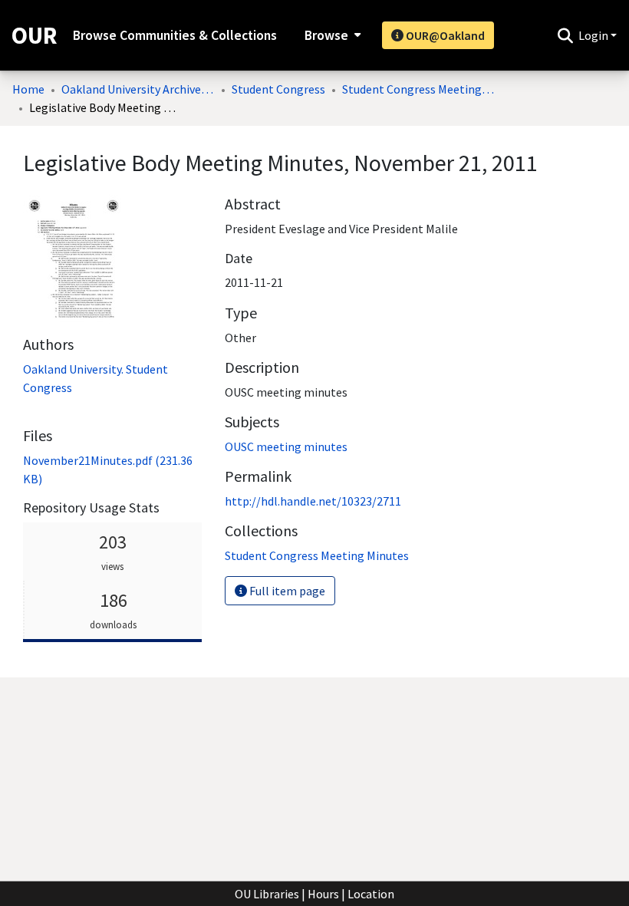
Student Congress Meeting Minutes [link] (419, 89)
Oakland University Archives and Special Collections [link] (138, 89)
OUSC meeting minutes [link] (286, 446)
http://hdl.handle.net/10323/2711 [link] (313, 501)
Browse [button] (326, 35)
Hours (323, 893)
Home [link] (28, 89)
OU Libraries (267, 893)
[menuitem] (331, 35)
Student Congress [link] (278, 89)
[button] (565, 35)
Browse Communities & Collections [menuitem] (175, 35)
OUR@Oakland (444, 35)
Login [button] (594, 35)
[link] (317, 555)
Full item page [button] (286, 590)
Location (370, 893)
